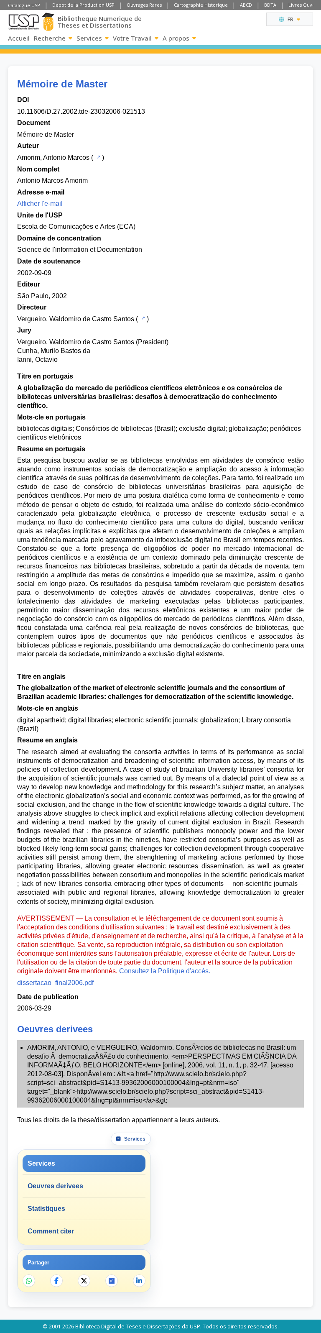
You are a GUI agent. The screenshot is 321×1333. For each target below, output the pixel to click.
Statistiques (46, 1208)
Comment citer (51, 1231)
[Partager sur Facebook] (56, 1280)
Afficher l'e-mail (40, 203)
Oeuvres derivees (55, 1186)
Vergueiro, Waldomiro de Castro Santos (75, 318)
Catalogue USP (24, 5)
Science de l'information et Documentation (79, 249)
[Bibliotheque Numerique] (48, 22)
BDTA (270, 5)
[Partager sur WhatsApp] (29, 1280)
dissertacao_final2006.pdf (55, 982)
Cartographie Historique (201, 5)
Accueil (19, 38)
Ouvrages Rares (144, 5)
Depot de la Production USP (83, 5)
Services (89, 38)
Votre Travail (132, 38)
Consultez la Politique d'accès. (164, 971)
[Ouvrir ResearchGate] (111, 1280)
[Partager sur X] (84, 1280)
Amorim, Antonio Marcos (53, 157)
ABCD (246, 5)
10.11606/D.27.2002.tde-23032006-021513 (81, 111)
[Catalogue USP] (97, 157)
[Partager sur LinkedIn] (139, 1280)
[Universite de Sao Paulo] (23, 22)
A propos (176, 38)
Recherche (50, 38)
